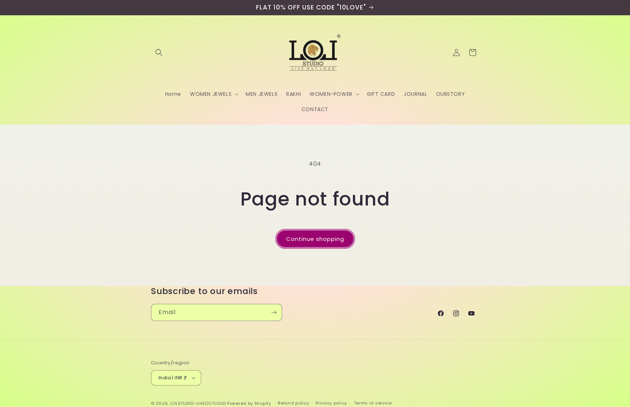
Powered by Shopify (249, 403)
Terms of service (373, 403)
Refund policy (293, 403)
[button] (159, 52)
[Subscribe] (274, 312)
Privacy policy (331, 403)
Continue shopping (315, 239)
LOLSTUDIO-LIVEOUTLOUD (198, 403)
